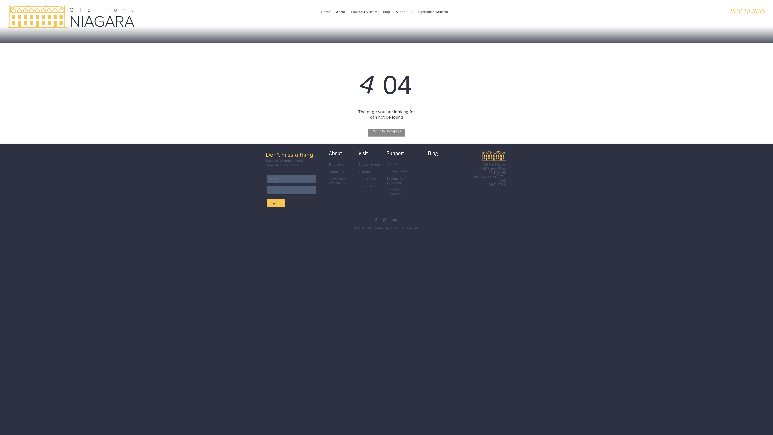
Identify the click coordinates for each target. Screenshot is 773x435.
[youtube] (395, 220)
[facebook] (376, 220)
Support (395, 153)
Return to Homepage (386, 131)
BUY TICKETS (747, 11)
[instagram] (385, 220)
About (335, 153)
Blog (433, 153)
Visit (363, 153)
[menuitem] (325, 12)
